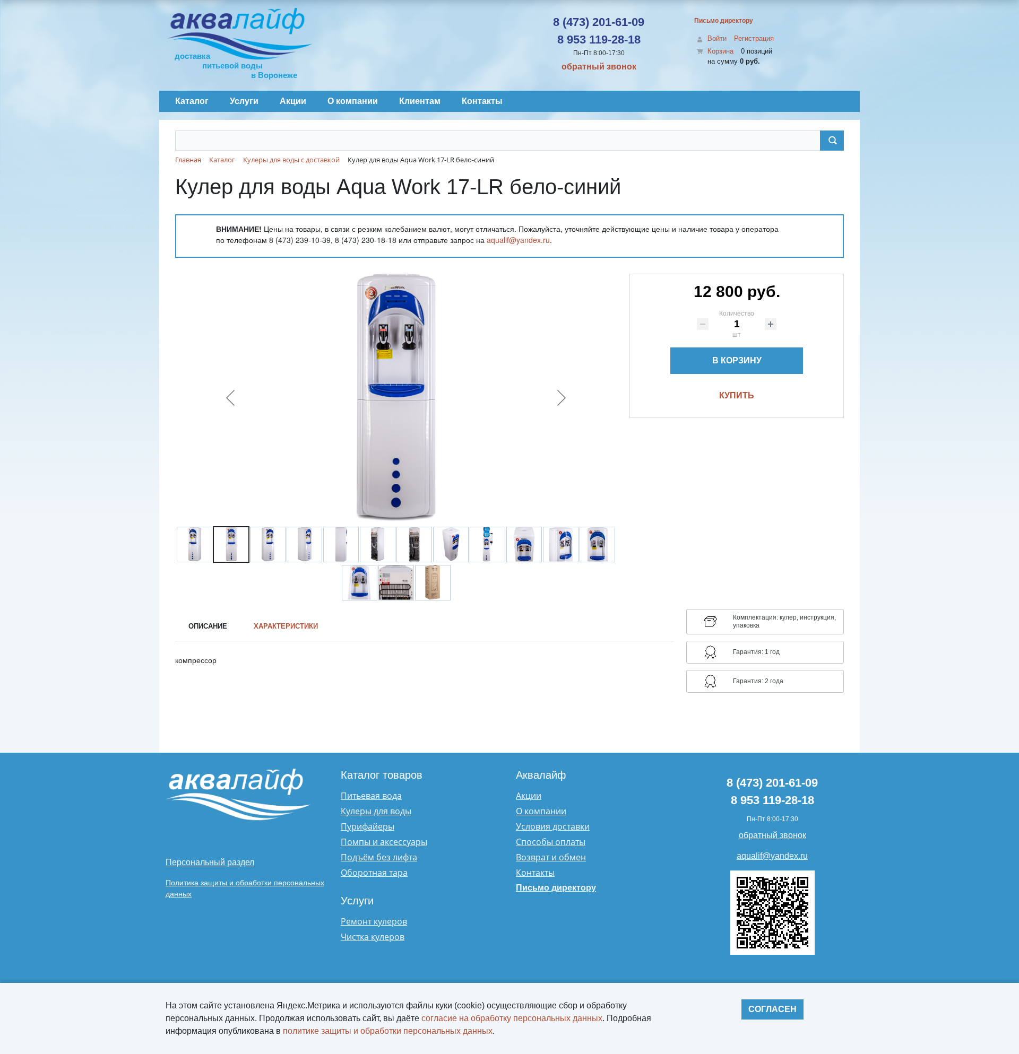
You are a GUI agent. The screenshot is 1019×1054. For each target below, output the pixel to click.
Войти (717, 38)
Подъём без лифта (379, 857)
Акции (528, 796)
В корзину (737, 360)
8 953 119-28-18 (599, 39)
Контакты (535, 872)
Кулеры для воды (376, 811)
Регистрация (754, 38)
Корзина (720, 51)
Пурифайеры (367, 826)
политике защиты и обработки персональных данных (388, 1030)
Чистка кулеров (372, 937)
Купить (736, 395)
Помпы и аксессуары (384, 842)
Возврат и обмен (551, 857)
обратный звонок (599, 66)
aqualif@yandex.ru (518, 239)
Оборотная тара (374, 872)
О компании (541, 811)
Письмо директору (723, 20)
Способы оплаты (550, 842)
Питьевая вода (371, 796)
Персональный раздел (210, 862)
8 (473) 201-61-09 (598, 22)
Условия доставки (553, 826)
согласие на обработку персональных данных (511, 1018)
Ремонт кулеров (374, 921)
